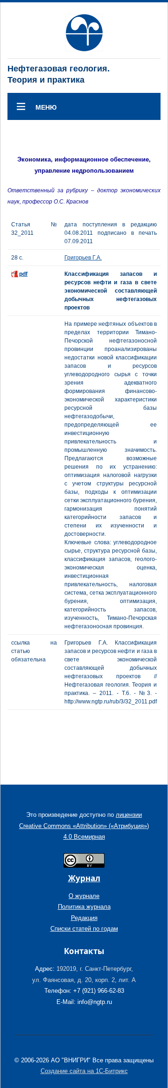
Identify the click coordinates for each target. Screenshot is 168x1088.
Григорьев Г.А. (83, 257)
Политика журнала (84, 906)
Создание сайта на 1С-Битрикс (84, 1070)
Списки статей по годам (84, 928)
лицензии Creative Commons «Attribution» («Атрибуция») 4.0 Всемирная (84, 825)
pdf (23, 274)
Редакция (84, 917)
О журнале (84, 895)
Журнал (84, 878)
